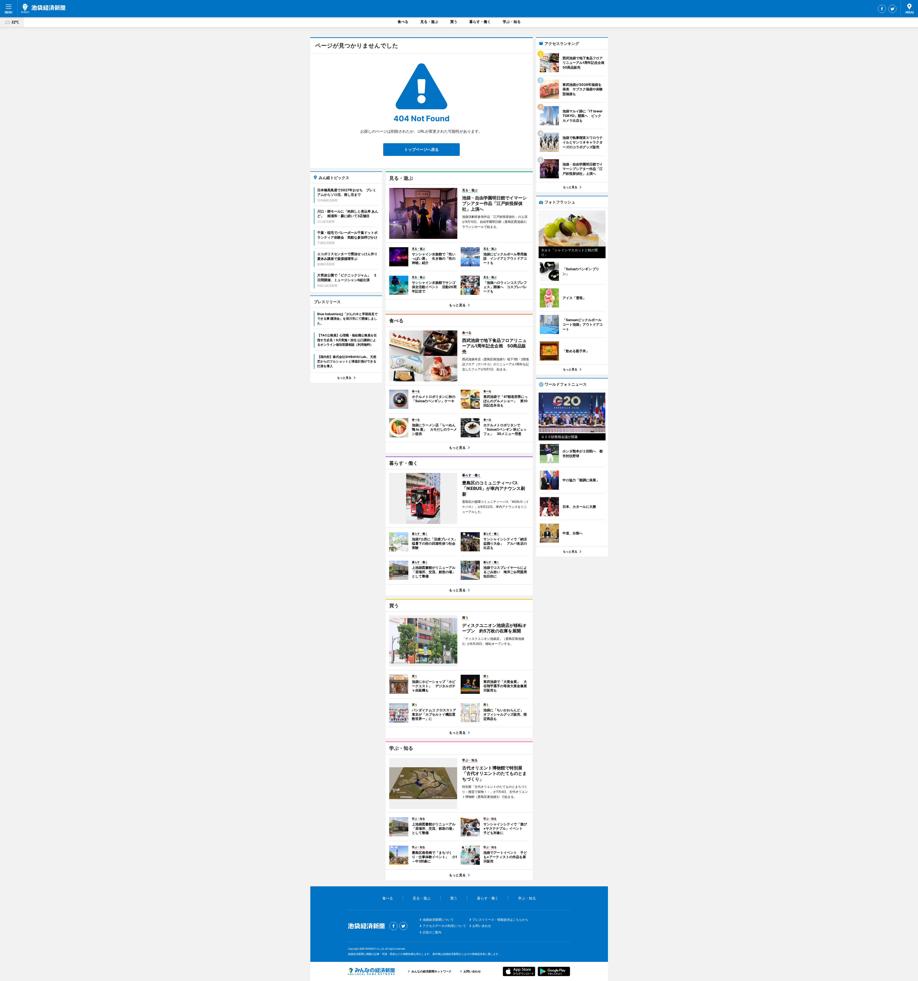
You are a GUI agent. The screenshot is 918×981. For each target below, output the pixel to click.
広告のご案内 (432, 932)
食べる (403, 21)
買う (453, 21)
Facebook (882, 9)
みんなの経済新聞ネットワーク (371, 971)
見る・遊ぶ (429, 21)
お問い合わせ (481, 926)
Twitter (892, 9)
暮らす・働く (480, 21)
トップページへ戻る (421, 149)
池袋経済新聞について (438, 919)
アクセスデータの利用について (444, 926)
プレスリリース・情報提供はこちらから (500, 919)
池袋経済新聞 (43, 8)
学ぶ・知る (512, 21)
